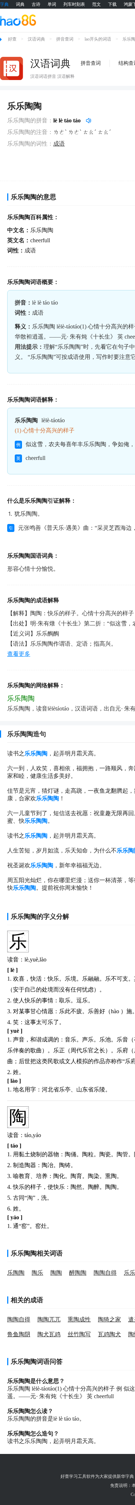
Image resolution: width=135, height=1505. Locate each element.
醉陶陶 (77, 1273)
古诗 (36, 4)
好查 (12, 39)
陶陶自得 (105, 1273)
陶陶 (56, 1273)
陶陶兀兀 (48, 1319)
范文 (96, 4)
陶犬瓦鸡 (48, 1334)
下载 (112, 4)
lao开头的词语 (98, 39)
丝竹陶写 (79, 1334)
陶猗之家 (109, 1319)
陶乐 (37, 1273)
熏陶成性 (79, 1319)
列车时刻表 (74, 4)
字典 (4, 4)
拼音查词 (64, 39)
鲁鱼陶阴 (18, 1334)
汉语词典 (36, 39)
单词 (52, 4)
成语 (59, 144)
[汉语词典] (11, 68)
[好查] (18, 20)
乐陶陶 (15, 1273)
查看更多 (18, 654)
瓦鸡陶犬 (109, 1334)
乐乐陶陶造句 (26, 734)
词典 (20, 4)
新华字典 (125, 1476)
